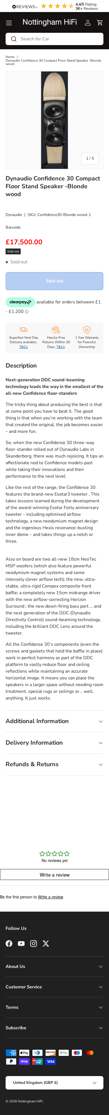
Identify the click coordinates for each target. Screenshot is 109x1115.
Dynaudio (14, 214)
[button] (100, 23)
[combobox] (54, 39)
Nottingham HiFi (30, 1101)
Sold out (54, 281)
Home (10, 57)
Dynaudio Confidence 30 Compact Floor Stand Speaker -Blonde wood (53, 62)
